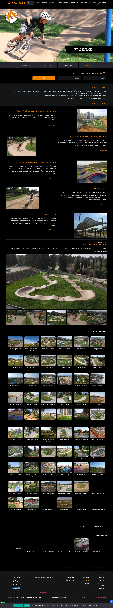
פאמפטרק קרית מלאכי (15, 493)
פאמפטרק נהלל (64, 404)
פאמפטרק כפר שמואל (48, 349)
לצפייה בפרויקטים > (99, 104)
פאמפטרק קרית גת (48, 510)
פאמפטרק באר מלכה (98, 493)
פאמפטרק (88, 65)
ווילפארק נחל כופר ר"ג (14, 548)
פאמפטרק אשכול (81, 367)
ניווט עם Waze (44, 592)
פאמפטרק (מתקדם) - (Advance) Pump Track (88, 136)
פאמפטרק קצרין (97, 367)
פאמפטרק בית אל (15, 386)
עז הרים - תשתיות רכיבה (101, 573)
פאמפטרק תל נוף (81, 404)
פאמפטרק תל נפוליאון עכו (81, 439)
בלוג (103, 585)
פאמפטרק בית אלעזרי (81, 386)
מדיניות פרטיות (18, 605)
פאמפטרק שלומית (98, 526)
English (30, 3)
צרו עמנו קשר (100, 597)
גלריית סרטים (64, 3)
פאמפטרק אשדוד (64, 439)
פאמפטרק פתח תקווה (15, 439)
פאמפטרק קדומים (48, 474)
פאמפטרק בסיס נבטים (48, 421)
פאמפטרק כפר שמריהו (81, 421)
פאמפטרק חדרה (97, 421)
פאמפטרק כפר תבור (48, 493)
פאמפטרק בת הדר (15, 458)
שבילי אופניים (70, 580)
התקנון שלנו (100, 588)
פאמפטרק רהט (97, 349)
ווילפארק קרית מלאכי (82, 568)
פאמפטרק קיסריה (15, 421)
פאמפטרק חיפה (81, 510)
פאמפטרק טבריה (65, 386)
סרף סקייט (47, 65)
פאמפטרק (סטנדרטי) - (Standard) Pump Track (36, 111)
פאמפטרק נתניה (31, 421)
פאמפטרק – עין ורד (31, 458)
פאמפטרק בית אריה (64, 474)
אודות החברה (74, 3)
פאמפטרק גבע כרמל (81, 458)
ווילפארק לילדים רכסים (81, 551)
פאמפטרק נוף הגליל (64, 349)
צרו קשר (37, 3)
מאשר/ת (26, 605)
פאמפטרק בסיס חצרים (15, 367)
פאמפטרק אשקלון (98, 458)
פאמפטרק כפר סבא (97, 474)
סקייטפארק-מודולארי (85, 584)
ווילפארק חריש (31, 551)
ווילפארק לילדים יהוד (48, 551)
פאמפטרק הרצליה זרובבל (48, 404)
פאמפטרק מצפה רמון (81, 493)
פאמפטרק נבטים (97, 404)
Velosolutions (26, 65)
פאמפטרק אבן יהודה (15, 349)
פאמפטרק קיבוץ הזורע (32, 439)
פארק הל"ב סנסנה (98, 551)
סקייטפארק (68, 65)
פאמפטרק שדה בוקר (65, 458)
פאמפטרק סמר (32, 510)
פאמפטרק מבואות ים (98, 386)
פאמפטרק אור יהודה (32, 493)
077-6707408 (78, 597)
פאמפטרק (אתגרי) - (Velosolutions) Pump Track (36, 162)
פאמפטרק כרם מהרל (15, 474)
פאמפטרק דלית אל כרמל (98, 510)
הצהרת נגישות (16, 584)
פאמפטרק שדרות (65, 510)
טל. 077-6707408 (16, 3)
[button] (59, 60)
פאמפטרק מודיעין (65, 367)
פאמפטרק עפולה (48, 367)
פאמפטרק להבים (81, 526)
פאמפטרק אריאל (81, 474)
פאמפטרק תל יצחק (31, 404)
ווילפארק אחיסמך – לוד (98, 568)
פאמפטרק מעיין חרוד (15, 510)
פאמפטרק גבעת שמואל (64, 493)
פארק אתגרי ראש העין (15, 404)
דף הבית (84, 3)
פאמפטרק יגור (81, 349)
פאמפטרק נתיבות (48, 458)
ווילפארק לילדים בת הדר (65, 568)
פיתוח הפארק (50, 214)
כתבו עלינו (53, 3)
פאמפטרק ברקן (31, 386)
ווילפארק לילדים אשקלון (65, 551)
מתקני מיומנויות (99, 189)
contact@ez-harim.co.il (36, 597)
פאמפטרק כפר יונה (97, 439)
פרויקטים (45, 3)
